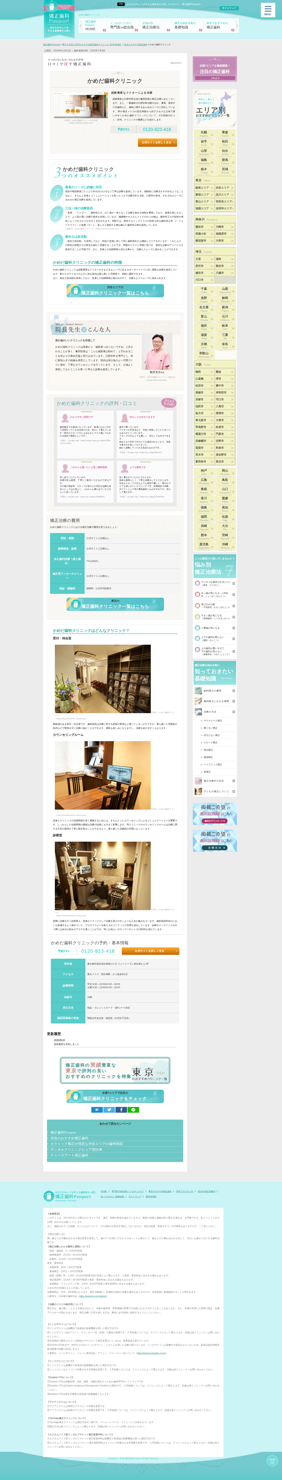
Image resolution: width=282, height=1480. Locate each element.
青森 (225, 134)
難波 (218, 371)
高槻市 (199, 392)
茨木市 (199, 454)
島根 (204, 490)
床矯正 (207, 771)
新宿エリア (202, 194)
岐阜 (225, 327)
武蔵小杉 (200, 233)
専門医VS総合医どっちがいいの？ (128, 1191)
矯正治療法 (151, 25)
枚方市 (199, 413)
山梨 (225, 290)
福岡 (204, 518)
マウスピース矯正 (213, 720)
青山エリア (202, 201)
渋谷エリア (222, 187)
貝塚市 (199, 399)
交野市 (220, 440)
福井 (204, 327)
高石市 (220, 461)
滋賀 (204, 336)
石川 (225, 318)
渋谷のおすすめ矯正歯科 (69, 1138)
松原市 (220, 427)
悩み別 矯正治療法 (206, 1191)
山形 (204, 152)
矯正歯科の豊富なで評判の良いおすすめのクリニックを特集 (99, 1070)
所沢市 (199, 266)
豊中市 (220, 385)
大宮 (198, 259)
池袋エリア (202, 208)
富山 (204, 318)
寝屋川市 (200, 434)
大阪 (202, 364)
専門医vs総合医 (122, 25)
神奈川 (206, 219)
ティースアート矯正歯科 (69, 1155)
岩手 (204, 143)
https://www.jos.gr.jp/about (92, 1296)
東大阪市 (200, 420)
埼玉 (203, 251)
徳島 (203, 509)
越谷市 (199, 272)
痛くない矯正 (211, 728)
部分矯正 (208, 750)
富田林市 (200, 461)
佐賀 (225, 518)
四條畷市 (200, 440)
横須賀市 (200, 240)
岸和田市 (221, 392)
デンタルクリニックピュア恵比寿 (76, 1149)
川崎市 (220, 226)
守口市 (220, 399)
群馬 (225, 161)
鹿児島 (203, 546)
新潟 (225, 309)
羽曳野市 (200, 427)
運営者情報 (151, 1196)
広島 (204, 481)
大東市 (220, 420)
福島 (204, 161)
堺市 (218, 378)
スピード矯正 (211, 742)
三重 (225, 336)
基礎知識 (185, 25)
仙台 (225, 152)
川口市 (199, 279)
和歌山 (203, 355)
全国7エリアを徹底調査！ (215, 69)
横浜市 (199, 226)
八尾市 (220, 406)
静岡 (225, 299)
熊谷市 (220, 266)
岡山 (225, 472)
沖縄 (225, 546)
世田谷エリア (224, 201)
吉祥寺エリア (224, 208)
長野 (204, 299)
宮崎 (225, 536)
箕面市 (199, 447)
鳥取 (225, 481)
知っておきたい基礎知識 (112, 1196)
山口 (225, 490)
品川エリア (222, 194)
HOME (90, 25)
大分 (225, 527)
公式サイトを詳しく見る (156, 142)
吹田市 (199, 385)
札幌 (204, 134)
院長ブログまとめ (184, 1191)
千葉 (204, 290)
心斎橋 (199, 378)
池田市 (199, 406)
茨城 (225, 170)
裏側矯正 (208, 757)
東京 (202, 180)
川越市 (220, 272)
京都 (204, 345)
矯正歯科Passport (63, 1132)
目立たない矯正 (212, 735)
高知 (225, 509)
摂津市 (220, 413)
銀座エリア (202, 187)
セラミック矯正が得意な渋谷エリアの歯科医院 (86, 1143)
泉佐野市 (221, 454)
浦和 (218, 259)
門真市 (220, 434)
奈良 (225, 345)
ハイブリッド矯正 (213, 764)
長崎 (204, 527)
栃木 (204, 170)
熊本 (203, 536)
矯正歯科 (217, 25)
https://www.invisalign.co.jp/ (151, 1353)
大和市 (220, 240)
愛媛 (225, 500)
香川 (204, 500)
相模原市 (221, 233)
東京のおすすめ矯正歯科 (160, 1191)
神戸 (204, 472)
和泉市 (220, 447)
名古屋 (204, 309)
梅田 (198, 371)
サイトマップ (135, 1196)
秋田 (225, 143)
